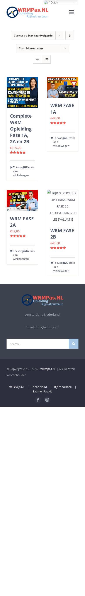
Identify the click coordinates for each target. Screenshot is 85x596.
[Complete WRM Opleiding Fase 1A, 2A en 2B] (22, 92)
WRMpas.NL (48, 369)
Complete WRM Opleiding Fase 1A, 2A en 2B (21, 129)
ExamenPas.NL (42, 391)
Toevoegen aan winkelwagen (17, 171)
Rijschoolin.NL (63, 387)
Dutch (54, 2)
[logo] (28, 8)
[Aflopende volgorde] (69, 35)
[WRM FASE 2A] (22, 200)
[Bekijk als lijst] (46, 59)
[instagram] (47, 399)
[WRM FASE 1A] (62, 87)
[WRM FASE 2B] (62, 206)
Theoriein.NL (39, 387)
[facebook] (37, 399)
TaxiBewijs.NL (16, 387)
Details (30, 167)
